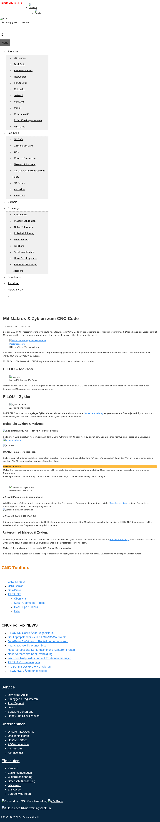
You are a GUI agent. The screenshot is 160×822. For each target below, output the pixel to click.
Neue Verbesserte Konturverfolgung (30, 654)
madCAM (19, 101)
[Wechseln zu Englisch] (39, 13)
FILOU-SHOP (15, 289)
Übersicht (20, 598)
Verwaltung (19, 195)
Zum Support (16, 703)
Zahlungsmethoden (20, 772)
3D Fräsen (19, 183)
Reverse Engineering (24, 158)
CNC (16, 152)
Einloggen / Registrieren (23, 699)
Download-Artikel (18, 694)
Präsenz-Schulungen (24, 221)
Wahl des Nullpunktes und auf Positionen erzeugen (39, 658)
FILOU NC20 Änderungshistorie (28, 670)
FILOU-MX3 (20, 83)
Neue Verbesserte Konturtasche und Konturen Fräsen (41, 649)
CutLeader (19, 89)
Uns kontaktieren (18, 735)
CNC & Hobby (16, 581)
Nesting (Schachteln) (24, 164)
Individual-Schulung (24, 233)
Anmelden (13, 283)
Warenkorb (14, 785)
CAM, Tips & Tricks (26, 607)
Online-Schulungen (23, 227)
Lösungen (13, 133)
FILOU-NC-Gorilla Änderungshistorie (31, 632)
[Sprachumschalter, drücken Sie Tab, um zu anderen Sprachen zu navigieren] (33, 7)
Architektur (19, 189)
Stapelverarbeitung (94, 413)
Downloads (14, 277)
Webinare (19, 245)
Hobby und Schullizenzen (24, 715)
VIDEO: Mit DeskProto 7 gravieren (29, 666)
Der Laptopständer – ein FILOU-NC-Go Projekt (37, 637)
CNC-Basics (15, 586)
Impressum (15, 748)
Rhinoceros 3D (21, 114)
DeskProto (19, 64)
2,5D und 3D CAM (23, 145)
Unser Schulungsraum (25, 258)
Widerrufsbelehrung (20, 776)
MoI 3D (18, 108)
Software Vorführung (20, 711)
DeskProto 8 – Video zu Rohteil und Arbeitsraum (38, 641)
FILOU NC (14, 594)
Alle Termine (20, 214)
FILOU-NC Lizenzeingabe (24, 662)
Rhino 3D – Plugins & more (28, 120)
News (11, 707)
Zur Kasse (14, 789)
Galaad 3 (18, 95)
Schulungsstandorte (24, 252)
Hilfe (17, 611)
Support (12, 202)
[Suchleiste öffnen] (1, 28)
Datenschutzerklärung (21, 781)
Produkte (13, 51)
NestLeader (20, 76)
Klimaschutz (15, 752)
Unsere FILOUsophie (21, 731)
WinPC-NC (19, 126)
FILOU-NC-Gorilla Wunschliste (27, 645)
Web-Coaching (21, 239)
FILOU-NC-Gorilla (23, 70)
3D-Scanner (20, 58)
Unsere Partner (17, 740)
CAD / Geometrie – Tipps (29, 602)
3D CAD (18, 139)
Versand (13, 768)
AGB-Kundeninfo (18, 744)
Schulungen (14, 208)
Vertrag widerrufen (19, 793)
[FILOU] (4, 19)
